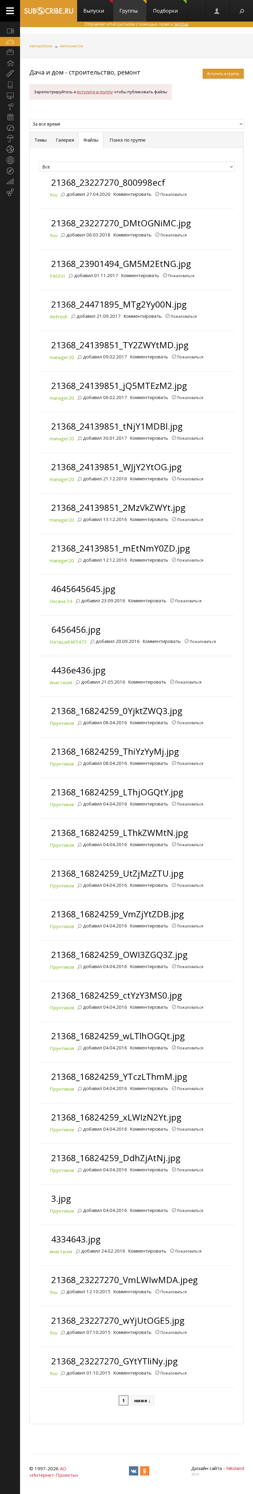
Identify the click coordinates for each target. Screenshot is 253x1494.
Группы (128, 10)
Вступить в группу (223, 73)
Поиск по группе (127, 140)
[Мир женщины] (10, 74)
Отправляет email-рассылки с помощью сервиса (137, 24)
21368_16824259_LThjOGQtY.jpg (117, 792)
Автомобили (40, 46)
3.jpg (61, 1198)
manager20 (62, 357)
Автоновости (71, 46)
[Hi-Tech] (10, 84)
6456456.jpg (76, 629)
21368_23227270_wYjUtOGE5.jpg (118, 1320)
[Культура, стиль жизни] (10, 106)
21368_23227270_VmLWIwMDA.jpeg (124, 1280)
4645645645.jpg (83, 589)
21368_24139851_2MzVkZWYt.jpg (118, 507)
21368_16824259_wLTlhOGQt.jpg (118, 1036)
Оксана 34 (61, 601)
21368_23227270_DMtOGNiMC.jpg (121, 223)
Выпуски (93, 10)
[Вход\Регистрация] (217, 11)
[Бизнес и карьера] (10, 52)
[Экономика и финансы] (10, 181)
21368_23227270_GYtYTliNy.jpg (114, 1361)
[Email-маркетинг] (10, 192)
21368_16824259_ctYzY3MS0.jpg (116, 995)
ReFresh (59, 316)
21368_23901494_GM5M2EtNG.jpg (121, 263)
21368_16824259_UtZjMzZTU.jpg (117, 873)
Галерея (65, 140)
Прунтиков (62, 723)
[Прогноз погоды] (10, 138)
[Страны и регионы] (10, 160)
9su (53, 195)
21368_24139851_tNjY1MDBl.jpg (117, 426)
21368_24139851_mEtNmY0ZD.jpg (120, 548)
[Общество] (10, 127)
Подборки (165, 10)
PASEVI (57, 276)
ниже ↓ (142, 1400)
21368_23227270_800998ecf (108, 182)
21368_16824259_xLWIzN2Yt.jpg (116, 1117)
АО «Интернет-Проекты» (53, 1471)
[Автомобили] (10, 41)
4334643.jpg (76, 1239)
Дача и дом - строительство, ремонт (84, 72)
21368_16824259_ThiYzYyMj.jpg (115, 751)
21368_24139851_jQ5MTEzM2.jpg (119, 385)
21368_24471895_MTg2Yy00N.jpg (119, 304)
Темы (40, 140)
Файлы (90, 140)
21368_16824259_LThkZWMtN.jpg (119, 832)
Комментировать (132, 194)
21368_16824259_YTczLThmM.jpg (119, 1076)
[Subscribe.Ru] (48, 11)
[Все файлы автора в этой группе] (62, 194)
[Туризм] (10, 171)
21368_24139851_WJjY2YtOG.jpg (116, 467)
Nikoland (235, 1468)
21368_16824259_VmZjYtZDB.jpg (117, 914)
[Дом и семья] (10, 63)
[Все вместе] (10, 30)
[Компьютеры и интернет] (10, 95)
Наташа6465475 (68, 642)
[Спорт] (10, 149)
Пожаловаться (173, 194)
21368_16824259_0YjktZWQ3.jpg (116, 711)
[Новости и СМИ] (10, 117)
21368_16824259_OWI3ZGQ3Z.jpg (119, 954)
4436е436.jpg (78, 670)
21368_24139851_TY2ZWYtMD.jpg (120, 345)
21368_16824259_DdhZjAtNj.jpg (115, 1158)
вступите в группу (95, 92)
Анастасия (61, 682)
